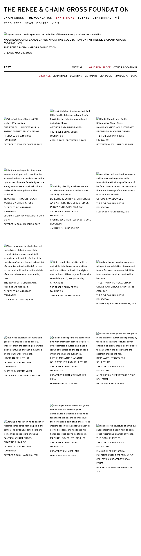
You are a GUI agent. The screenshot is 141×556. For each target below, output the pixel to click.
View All (78, 67)
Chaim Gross (14, 17)
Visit (55, 23)
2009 (134, 75)
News (29, 23)
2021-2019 (76, 75)
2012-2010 (121, 75)
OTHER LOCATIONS (125, 67)
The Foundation (39, 17)
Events (83, 17)
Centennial (102, 17)
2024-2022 (60, 75)
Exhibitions (64, 17)
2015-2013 (106, 75)
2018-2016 (91, 75)
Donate (42, 23)
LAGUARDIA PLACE (99, 67)
